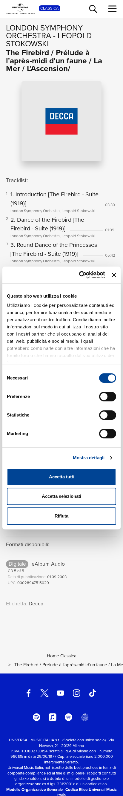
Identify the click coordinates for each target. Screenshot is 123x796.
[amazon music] (68, 717)
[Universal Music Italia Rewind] (84, 717)
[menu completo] (112, 8)
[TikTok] (92, 693)
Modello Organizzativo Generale (34, 789)
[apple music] (52, 717)
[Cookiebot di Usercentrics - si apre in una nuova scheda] (79, 275)
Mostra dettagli (89, 457)
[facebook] (28, 693)
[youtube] (60, 693)
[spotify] (36, 717)
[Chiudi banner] (114, 275)
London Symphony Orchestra (44, 31)
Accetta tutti (61, 476)
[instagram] (76, 693)
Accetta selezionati (61, 496)
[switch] (107, 396)
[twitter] (44, 693)
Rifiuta (61, 515)
